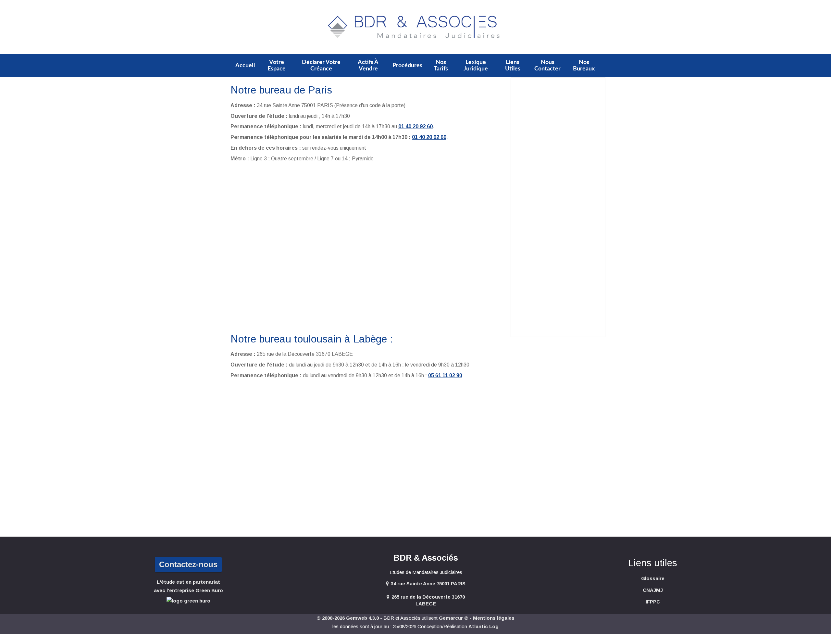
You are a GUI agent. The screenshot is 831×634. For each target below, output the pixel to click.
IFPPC (653, 601)
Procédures (407, 65)
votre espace (276, 65)
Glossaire (652, 578)
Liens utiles (512, 65)
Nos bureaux (584, 65)
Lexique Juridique (476, 65)
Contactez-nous (188, 564)
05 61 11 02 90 (445, 375)
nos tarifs (441, 65)
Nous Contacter (547, 65)
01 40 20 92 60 (415, 126)
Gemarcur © (453, 618)
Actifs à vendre (368, 65)
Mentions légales (494, 618)
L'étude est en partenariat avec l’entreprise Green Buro (188, 586)
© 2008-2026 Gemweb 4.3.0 (347, 618)
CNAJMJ (653, 590)
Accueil (245, 65)
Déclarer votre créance (321, 65)
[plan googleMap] (368, 247)
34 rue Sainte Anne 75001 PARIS (428, 583)
